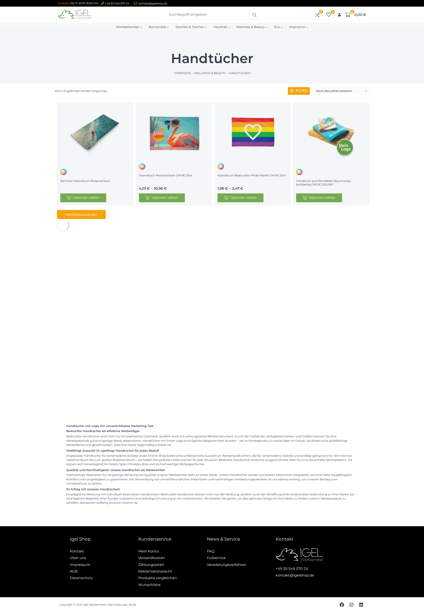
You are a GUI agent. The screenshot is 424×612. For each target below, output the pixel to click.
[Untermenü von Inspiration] (307, 27)
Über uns (78, 558)
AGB (74, 571)
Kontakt (77, 551)
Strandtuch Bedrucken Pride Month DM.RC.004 (252, 175)
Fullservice (216, 558)
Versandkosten (151, 558)
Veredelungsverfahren (226, 565)
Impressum (80, 565)
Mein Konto (148, 551)
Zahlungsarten (151, 565)
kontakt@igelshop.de (153, 3)
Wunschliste (149, 585)
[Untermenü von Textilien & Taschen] (206, 27)
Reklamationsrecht (155, 571)
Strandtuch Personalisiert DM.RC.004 (165, 175)
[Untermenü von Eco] (281, 27)
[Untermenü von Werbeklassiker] (141, 27)
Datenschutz (81, 578)
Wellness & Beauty (210, 73)
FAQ (210, 551)
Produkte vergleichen (157, 578)
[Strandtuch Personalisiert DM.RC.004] (173, 132)
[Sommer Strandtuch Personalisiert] (95, 132)
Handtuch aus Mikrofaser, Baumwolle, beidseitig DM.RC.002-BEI (323, 182)
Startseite (182, 73)
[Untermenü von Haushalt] (229, 27)
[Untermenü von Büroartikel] (167, 27)
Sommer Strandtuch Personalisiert (85, 181)
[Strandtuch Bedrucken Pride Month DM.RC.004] (252, 132)
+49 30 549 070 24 (117, 3)
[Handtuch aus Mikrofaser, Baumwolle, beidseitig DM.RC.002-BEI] (331, 132)
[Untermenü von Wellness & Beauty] (266, 27)
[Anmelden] (339, 15)
